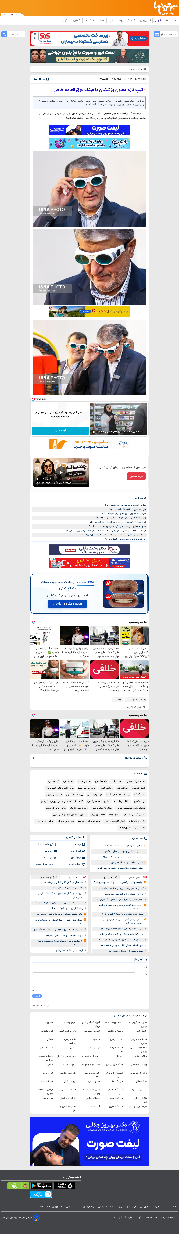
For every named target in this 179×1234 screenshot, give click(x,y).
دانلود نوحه (114, 815)
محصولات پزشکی (115, 1031)
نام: (145, 967)
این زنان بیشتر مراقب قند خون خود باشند (124, 894)
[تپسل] (33, 399)
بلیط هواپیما (116, 781)
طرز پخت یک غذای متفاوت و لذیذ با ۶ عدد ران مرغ (58, 929)
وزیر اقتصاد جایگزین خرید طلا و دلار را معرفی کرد (59, 914)
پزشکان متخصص (139, 1065)
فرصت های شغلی (105, 1206)
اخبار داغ (108, 877)
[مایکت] (41, 1195)
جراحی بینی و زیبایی (137, 1106)
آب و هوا (48, 851)
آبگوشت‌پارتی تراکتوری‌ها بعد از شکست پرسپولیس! (118, 882)
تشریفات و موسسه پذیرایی (91, 1092)
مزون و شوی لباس (67, 1031)
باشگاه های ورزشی (114, 1065)
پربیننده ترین (74, 877)
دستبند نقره (68, 781)
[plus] (47, 79)
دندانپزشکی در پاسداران (134, 815)
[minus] (40, 79)
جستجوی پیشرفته (54, 1206)
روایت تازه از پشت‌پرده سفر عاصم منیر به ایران (122, 928)
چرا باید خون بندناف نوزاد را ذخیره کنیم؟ (127, 509)
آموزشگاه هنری (116, 1106)
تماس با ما (121, 1206)
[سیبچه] (64, 1186)
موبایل (50, 1065)
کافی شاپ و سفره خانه (92, 1075)
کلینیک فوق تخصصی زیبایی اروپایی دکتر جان (62, 801)
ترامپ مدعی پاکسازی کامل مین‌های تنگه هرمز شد (120, 899)
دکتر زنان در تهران (138, 1073)
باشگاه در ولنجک (122, 801)
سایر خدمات (47, 1098)
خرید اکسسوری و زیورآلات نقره (131, 788)
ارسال (37, 996)
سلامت (101, 20)
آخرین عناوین (134, 877)
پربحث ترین (45, 877)
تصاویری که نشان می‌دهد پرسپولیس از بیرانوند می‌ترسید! (120, 907)
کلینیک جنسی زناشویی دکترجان (130, 808)
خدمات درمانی (116, 1039)
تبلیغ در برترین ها (87, 1206)
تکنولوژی (76, 20)
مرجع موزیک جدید (87, 788)
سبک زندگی (132, 20)
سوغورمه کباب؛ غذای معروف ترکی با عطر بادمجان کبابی (58, 903)
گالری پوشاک (70, 1023)
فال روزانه (48, 858)
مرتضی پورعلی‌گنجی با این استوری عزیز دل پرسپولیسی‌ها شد (122, 921)
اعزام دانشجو (47, 1031)
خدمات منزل (47, 1081)
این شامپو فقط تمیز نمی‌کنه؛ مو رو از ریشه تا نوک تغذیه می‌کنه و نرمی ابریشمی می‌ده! (106, 530)
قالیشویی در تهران (68, 1098)
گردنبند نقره (53, 781)
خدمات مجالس (93, 1098)
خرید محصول (136, 476)
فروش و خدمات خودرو (45, 1092)
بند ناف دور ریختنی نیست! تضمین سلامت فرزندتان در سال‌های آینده (114, 535)
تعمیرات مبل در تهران (66, 1056)
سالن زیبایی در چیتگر (56, 808)
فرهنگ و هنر (90, 20)
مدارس (96, 1039)
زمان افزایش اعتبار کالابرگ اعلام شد (66, 908)
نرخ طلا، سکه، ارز (45, 844)
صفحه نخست (170, 20)
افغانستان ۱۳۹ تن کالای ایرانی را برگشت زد (63, 882)
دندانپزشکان (141, 1081)
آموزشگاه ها (117, 1081)
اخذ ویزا (49, 1023)
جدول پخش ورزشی (43, 864)
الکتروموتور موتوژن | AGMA (132, 828)
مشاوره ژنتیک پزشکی (102, 808)
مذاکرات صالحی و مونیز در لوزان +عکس (124, 851)
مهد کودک (95, 1048)
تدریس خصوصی (92, 1031)
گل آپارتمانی (139, 801)
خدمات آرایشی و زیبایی (139, 1041)
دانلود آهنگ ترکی (137, 821)
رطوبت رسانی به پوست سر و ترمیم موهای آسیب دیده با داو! (117, 526)
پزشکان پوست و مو (114, 1023)
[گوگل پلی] (41, 1186)
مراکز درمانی (141, 1056)
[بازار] (18, 1186)
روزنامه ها (76, 844)
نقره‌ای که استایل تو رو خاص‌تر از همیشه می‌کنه (124, 513)
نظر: (145, 974)
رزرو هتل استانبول (74, 795)
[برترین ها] (167, 8)
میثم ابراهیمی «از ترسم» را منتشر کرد (126, 951)
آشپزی (111, 20)
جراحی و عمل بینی (44, 821)
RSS (41, 1206)
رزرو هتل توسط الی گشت (118, 795)
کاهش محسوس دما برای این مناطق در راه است (121, 888)
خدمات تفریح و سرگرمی (45, 1058)
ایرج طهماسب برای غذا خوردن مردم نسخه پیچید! (121, 945)
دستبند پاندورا (106, 788)
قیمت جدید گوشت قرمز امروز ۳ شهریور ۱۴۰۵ (123, 914)
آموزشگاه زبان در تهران (115, 1092)
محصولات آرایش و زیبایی (138, 1050)
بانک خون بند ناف (65, 821)
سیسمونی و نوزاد (45, 1048)
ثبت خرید (60, 430)
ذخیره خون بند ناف (79, 808)
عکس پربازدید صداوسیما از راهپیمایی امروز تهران (120, 868)
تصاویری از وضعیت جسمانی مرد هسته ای (123, 845)
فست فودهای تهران (91, 1065)
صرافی (50, 1039)
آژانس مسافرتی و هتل (68, 1108)
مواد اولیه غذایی (94, 795)
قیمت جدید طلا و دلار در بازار (69, 950)
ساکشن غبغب (84, 781)
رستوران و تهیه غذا (91, 1056)
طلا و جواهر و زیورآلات (70, 1041)
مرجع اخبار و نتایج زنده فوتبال (60, 788)
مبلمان (73, 1048)
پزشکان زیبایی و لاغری (139, 1100)
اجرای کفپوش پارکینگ (114, 821)
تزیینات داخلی (69, 1081)
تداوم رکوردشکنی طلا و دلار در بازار (67, 888)
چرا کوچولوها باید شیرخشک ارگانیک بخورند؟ (125, 539)
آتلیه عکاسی (94, 1106)
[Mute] (98, 432)
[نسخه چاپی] (35, 79)
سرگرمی (66, 20)
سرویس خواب (69, 1065)
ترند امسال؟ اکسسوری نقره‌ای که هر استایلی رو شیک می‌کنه (118, 522)
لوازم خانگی (47, 1073)
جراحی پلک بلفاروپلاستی (98, 801)
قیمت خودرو (75, 851)
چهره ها (120, 20)
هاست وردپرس (98, 815)
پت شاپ (119, 1056)
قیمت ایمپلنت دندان (135, 781)
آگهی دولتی (71, 1206)
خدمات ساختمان (68, 1090)
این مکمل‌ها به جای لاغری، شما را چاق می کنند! (122, 934)
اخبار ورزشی (145, 20)
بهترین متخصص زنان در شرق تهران (69, 815)
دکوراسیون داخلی (68, 1073)
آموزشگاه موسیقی (115, 1098)
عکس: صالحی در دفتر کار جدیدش (127, 862)
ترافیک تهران (75, 858)
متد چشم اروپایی (54, 795)
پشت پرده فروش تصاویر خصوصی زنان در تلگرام (121, 940)
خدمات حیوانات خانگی (116, 1050)
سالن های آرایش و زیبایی (138, 1024)
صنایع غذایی (94, 1081)
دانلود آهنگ (139, 795)
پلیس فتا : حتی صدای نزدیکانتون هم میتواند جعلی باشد (120, 518)
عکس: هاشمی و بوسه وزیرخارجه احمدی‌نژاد (122, 857)
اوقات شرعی (75, 864)
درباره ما (133, 1206)
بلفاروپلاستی (101, 781)
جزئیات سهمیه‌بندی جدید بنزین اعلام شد (64, 935)
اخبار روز (158, 20)
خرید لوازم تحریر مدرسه (89, 821)
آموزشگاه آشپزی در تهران (91, 1024)
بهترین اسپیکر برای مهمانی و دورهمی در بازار (125, 505)
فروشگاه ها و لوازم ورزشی (114, 1075)
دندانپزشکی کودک (138, 1090)
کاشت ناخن (141, 1031)
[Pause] (94, 432)
